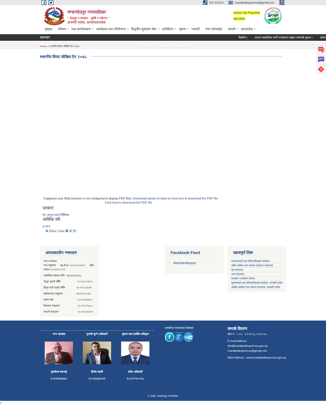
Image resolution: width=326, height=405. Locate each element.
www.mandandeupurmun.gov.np (266, 357)
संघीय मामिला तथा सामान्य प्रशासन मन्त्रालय (252, 265)
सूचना (182, 29)
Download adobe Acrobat (150, 198)
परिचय (62, 29)
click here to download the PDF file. (194, 198)
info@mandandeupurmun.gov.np (248, 345)
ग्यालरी (195, 29)
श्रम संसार (239, 18)
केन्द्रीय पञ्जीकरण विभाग (243, 278)
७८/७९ (46, 226)
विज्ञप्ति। (238, 37)
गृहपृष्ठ (48, 29)
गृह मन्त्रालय (237, 269)
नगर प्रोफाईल (213, 29)
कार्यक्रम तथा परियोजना (111, 29)
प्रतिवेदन (167, 29)
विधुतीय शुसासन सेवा (143, 29)
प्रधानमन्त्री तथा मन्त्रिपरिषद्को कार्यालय (250, 261)
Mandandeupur (184, 263)
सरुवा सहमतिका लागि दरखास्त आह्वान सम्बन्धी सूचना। (279, 37)
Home (43, 46)
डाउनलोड (247, 29)
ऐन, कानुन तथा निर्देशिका (56, 214)
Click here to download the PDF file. (129, 202)
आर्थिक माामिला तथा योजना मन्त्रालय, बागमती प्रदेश (255, 287)
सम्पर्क (231, 29)
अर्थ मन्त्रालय (237, 274)
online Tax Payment (246, 12)
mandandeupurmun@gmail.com (247, 350)
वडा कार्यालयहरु (81, 29)
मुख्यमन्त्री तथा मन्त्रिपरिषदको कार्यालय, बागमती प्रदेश (256, 282)
